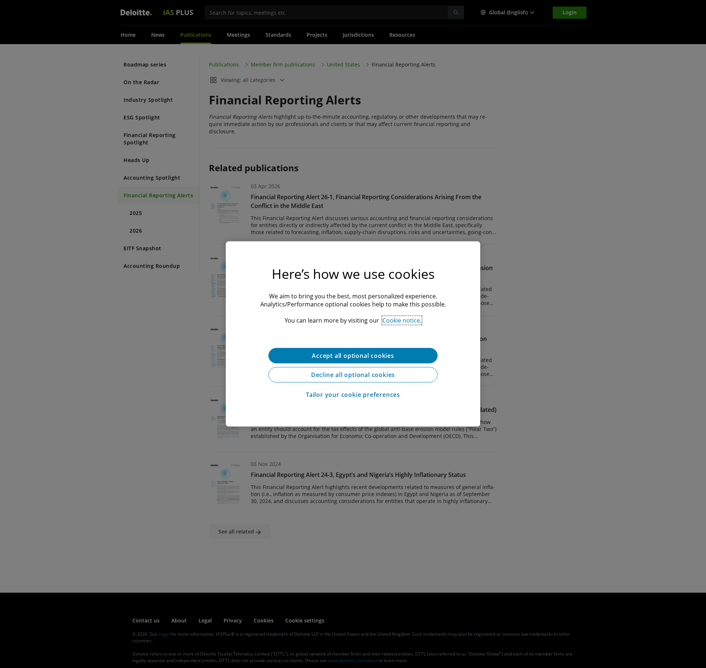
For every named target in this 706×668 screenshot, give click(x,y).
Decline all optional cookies (353, 375)
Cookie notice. (401, 320)
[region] (353, 334)
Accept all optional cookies (353, 356)
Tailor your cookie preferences (353, 395)
